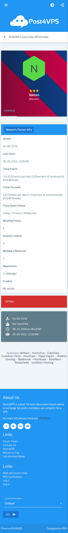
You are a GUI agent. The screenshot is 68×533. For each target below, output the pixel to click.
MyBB (18, 528)
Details (11, 274)
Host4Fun (38, 353)
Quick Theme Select (13, 498)
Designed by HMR (57, 528)
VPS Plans (44, 418)
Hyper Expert (46, 356)
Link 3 (6, 480)
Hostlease (40, 359)
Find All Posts (11, 180)
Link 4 (6, 484)
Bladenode (24, 359)
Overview (9, 110)
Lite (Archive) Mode (14, 456)
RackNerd (55, 359)
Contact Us (9, 445)
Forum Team (10, 441)
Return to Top (11, 453)
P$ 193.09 (8, 289)
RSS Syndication (12, 477)
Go (11, 514)
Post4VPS (9, 449)
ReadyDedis (22, 362)
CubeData (53, 353)
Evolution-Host (11, 356)
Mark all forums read (15, 473)
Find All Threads (12, 198)
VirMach (24, 353)
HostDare (29, 356)
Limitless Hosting (42, 362)
